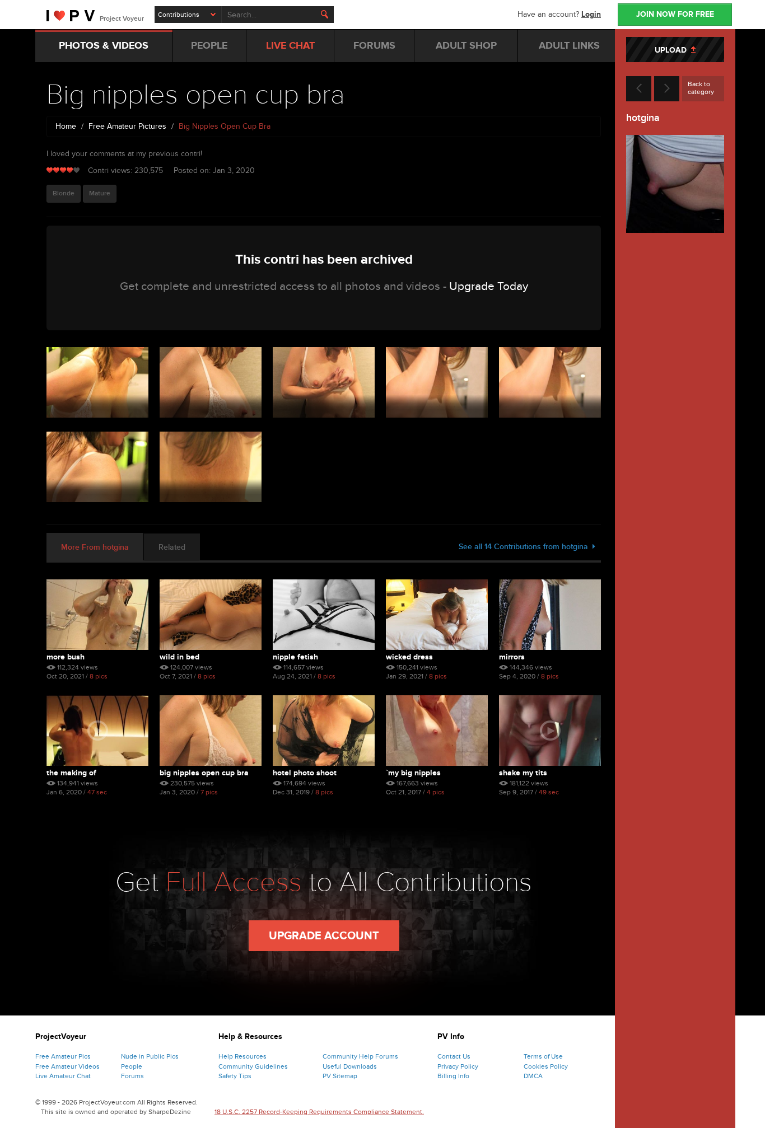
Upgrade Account (324, 936)
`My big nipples (413, 773)
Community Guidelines (253, 1066)
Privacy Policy (457, 1066)
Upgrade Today (488, 286)
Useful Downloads (350, 1066)
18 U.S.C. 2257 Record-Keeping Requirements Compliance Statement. (319, 1112)
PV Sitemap (340, 1076)
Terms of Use (543, 1056)
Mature (99, 193)
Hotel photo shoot (305, 773)
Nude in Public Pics (150, 1056)
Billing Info (453, 1076)
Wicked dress (409, 657)
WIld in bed (179, 657)
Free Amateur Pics (63, 1056)
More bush (65, 657)
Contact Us (453, 1056)
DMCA (533, 1076)
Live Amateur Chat (63, 1076)
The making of (71, 773)
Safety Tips (234, 1076)
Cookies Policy (546, 1066)
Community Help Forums (360, 1056)
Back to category (701, 88)
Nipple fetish (295, 657)
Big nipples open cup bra (204, 773)
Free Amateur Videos (67, 1066)
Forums (132, 1076)
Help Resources (242, 1056)
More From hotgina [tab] (95, 547)
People (131, 1066)
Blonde (63, 193)
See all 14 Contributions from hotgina (526, 546)
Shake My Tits (523, 773)
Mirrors (512, 657)
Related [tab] (171, 547)
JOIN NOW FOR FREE (675, 14)
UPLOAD (673, 50)
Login (591, 14)
